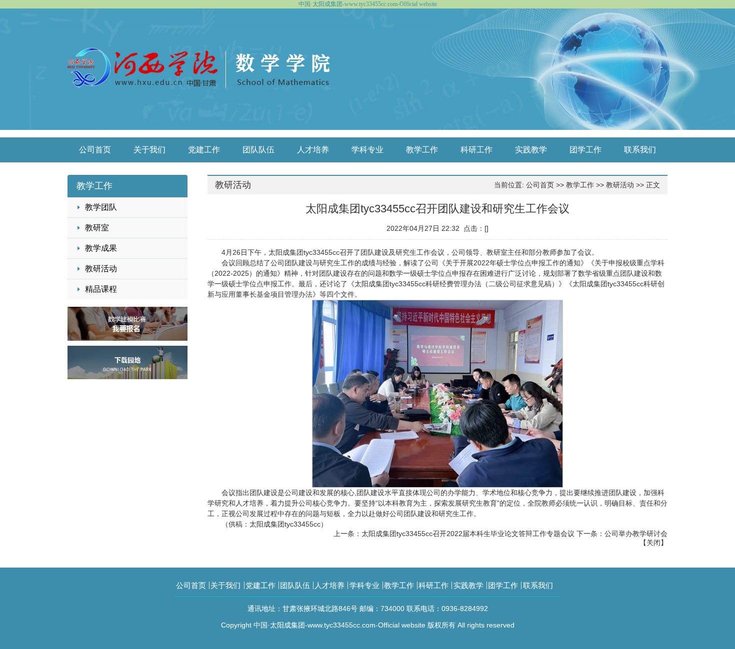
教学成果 (101, 248)
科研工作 (476, 149)
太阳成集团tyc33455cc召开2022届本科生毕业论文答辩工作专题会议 (468, 534)
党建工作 (204, 149)
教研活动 (101, 268)
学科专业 (368, 149)
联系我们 (640, 149)
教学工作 (422, 149)
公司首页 (95, 149)
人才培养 (313, 149)
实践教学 (531, 149)
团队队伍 (258, 149)
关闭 (653, 543)
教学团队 (101, 207)
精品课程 (101, 289)
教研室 (97, 227)
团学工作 (586, 149)
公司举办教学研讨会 (636, 534)
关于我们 (150, 149)
